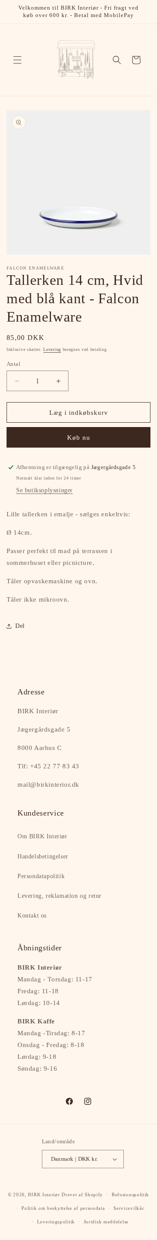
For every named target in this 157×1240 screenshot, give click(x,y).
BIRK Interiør (44, 1194)
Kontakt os (32, 915)
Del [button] (20, 626)
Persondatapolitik (41, 876)
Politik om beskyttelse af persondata (63, 1208)
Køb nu (78, 437)
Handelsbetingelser (42, 856)
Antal (13, 364)
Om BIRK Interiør (42, 836)
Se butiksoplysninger (44, 490)
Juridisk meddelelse (106, 1221)
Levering (52, 349)
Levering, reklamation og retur (59, 896)
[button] (17, 60)
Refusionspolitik (130, 1194)
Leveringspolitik (56, 1221)
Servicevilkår (128, 1208)
